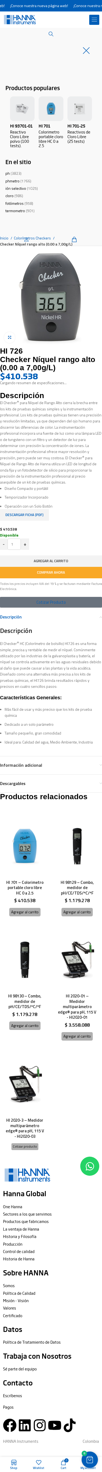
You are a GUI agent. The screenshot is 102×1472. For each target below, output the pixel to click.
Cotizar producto (25, 1146)
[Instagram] (40, 1425)
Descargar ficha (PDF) (24, 514)
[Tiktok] (69, 1425)
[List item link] (51, 1207)
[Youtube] (54, 1425)
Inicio (4, 238)
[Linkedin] (25, 1425)
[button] (94, 20)
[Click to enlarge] (9, 337)
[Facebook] (10, 1425)
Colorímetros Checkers (33, 238)
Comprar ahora (51, 572)
